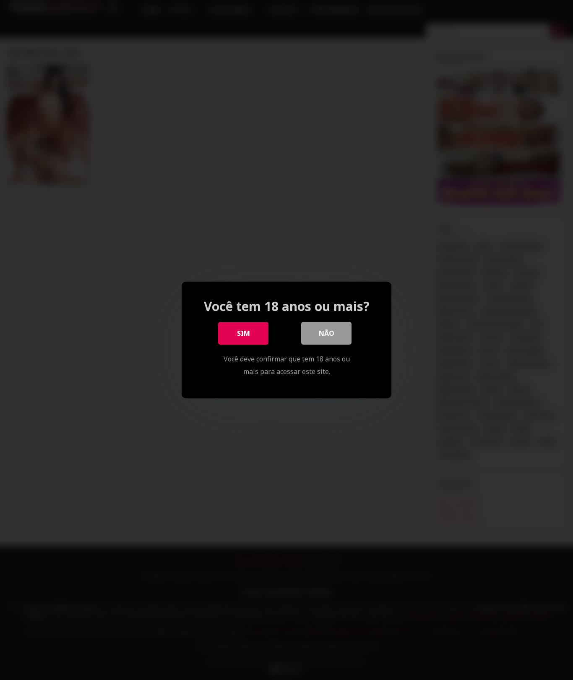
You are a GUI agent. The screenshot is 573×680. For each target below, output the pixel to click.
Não (326, 333)
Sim (243, 333)
